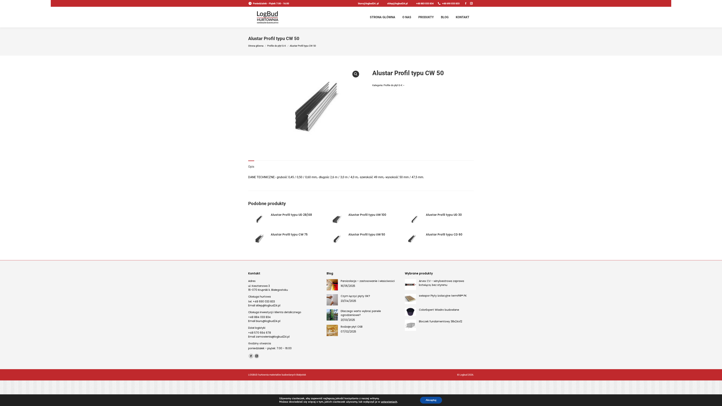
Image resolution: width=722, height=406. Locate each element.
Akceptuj (431, 400)
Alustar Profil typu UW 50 (366, 234)
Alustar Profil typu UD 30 (444, 215)
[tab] (251, 165)
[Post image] (332, 284)
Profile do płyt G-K (393, 85)
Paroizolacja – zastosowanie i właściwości (368, 281)
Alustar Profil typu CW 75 (289, 234)
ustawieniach (389, 402)
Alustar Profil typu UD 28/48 (291, 215)
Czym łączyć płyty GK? (355, 296)
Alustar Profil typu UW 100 (367, 215)
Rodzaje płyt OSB (352, 327)
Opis (251, 166)
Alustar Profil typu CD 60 (444, 234)
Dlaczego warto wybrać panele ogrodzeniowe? (361, 313)
